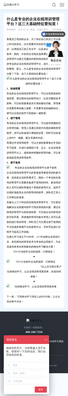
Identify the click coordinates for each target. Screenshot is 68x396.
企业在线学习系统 (54, 341)
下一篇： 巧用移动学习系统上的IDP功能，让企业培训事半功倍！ (33, 299)
